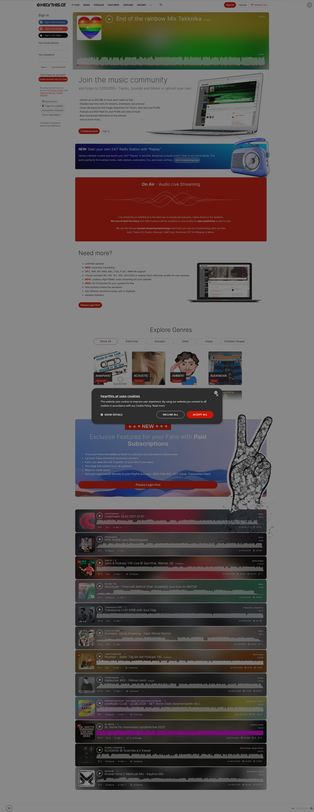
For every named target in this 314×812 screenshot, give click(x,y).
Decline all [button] (170, 414)
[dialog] (157, 406)
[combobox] (216, 392)
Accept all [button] (200, 414)
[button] (111, 414)
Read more (158, 405)
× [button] (217, 395)
